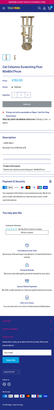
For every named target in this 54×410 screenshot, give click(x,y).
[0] (49, 8)
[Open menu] (4, 8)
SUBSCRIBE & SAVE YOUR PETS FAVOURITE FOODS (27, 2)
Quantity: (6, 95)
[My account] (44, 8)
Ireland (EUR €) (9, 372)
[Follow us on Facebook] (4, 384)
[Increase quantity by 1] (27, 95)
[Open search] (39, 8)
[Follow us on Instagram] (9, 384)
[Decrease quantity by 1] (14, 95)
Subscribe (10, 360)
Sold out (27, 104)
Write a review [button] (27, 232)
